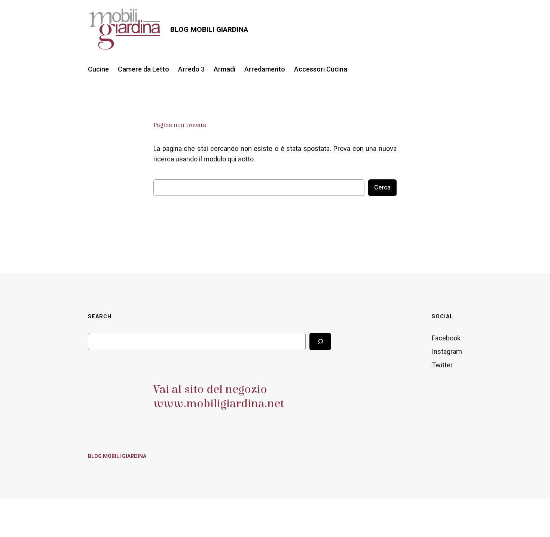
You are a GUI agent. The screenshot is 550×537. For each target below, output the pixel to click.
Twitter (442, 365)
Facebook (446, 338)
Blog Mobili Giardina (209, 29)
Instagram (447, 351)
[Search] (320, 341)
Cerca (382, 187)
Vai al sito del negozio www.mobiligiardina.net (218, 396)
